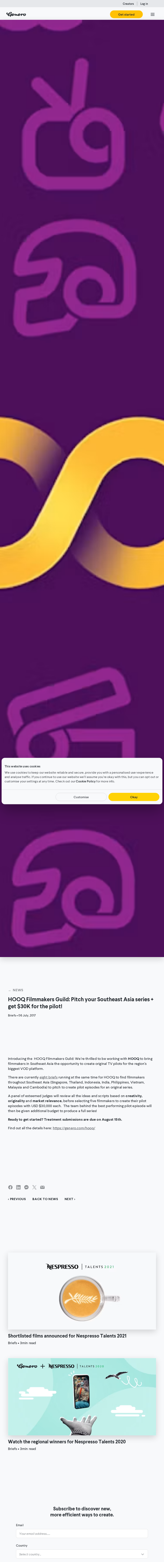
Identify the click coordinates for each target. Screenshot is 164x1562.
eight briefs (49, 1077)
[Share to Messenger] (26, 1187)
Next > (70, 1199)
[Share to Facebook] (10, 1187)
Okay (134, 797)
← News (15, 990)
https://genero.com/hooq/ (74, 1128)
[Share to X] (34, 1187)
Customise (81, 797)
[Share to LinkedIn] (18, 1187)
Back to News (45, 1199)
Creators (128, 3)
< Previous (17, 1199)
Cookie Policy (86, 781)
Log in (144, 3)
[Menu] (152, 14)
